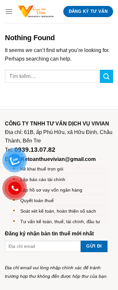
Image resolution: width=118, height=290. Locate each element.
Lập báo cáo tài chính (42, 179)
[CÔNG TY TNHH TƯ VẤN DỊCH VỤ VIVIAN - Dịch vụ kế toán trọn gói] (35, 11)
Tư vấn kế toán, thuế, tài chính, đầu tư (60, 221)
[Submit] (106, 76)
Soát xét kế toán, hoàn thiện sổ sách (58, 211)
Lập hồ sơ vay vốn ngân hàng (51, 190)
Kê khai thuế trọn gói (41, 168)
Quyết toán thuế (37, 200)
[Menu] (9, 11)
